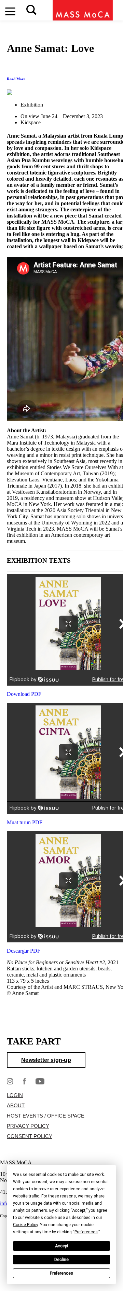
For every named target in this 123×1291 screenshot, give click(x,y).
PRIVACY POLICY (28, 1126)
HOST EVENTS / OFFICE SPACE (45, 1116)
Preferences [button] (86, 1232)
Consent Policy (29, 1136)
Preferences (61, 1273)
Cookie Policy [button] (25, 1224)
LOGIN (15, 1095)
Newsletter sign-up (46, 1060)
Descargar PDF (23, 951)
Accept (61, 1246)
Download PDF (24, 694)
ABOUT (16, 1105)
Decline (61, 1259)
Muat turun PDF (24, 822)
